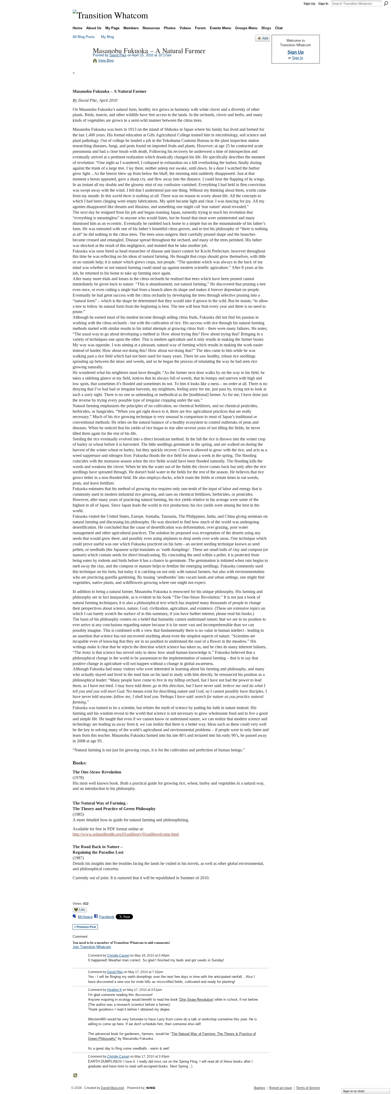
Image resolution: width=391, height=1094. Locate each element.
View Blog (106, 60)
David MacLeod (112, 1088)
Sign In (323, 4)
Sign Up (309, 4)
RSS (75, 1075)
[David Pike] (81, 61)
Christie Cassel (118, 955)
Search (386, 3)
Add (265, 38)
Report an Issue (280, 1088)
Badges (259, 1088)
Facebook (106, 917)
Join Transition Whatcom (92, 947)
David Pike (118, 55)
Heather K (114, 990)
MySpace (85, 917)
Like (82, 909)
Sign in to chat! (354, 1091)
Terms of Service (308, 1088)
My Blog (107, 37)
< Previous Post (85, 926)
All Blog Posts (84, 37)
